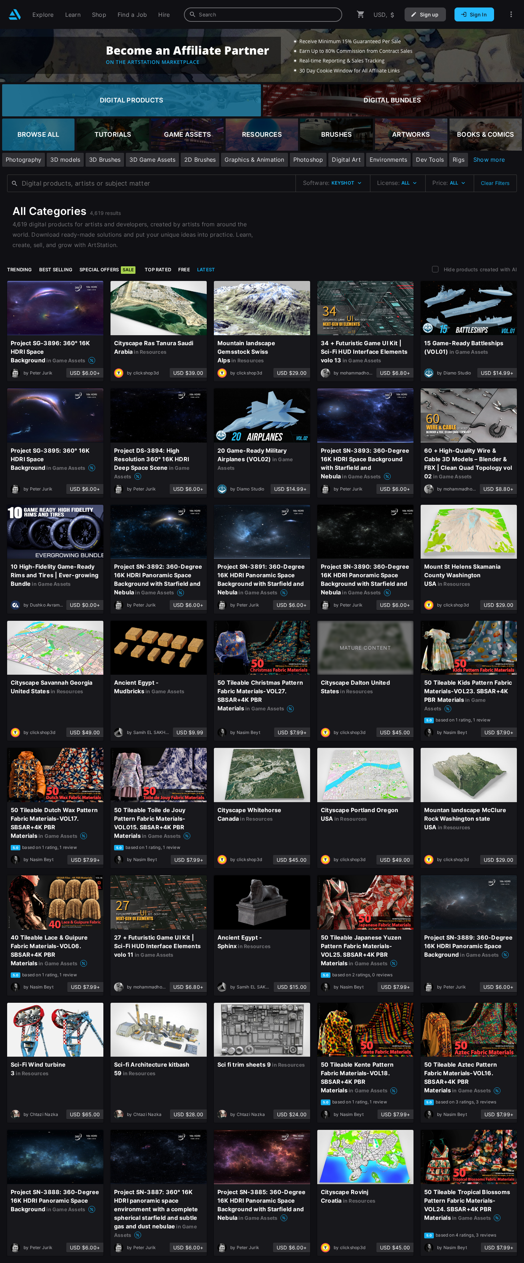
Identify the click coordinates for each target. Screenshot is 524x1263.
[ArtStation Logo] (15, 14)
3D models (65, 159)
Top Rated (158, 269)
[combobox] (263, 14)
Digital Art (346, 159)
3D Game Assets (152, 159)
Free (184, 269)
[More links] (511, 14)
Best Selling (56, 269)
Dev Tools (430, 159)
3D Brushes (104, 159)
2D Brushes (200, 159)
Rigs (458, 159)
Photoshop (308, 159)
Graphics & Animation (254, 159)
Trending (19, 269)
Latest (206, 269)
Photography (23, 159)
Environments (388, 159)
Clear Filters (495, 183)
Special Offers (106, 269)
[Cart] (360, 14)
